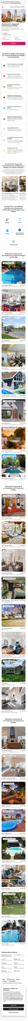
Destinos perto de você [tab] (7, 955)
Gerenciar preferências (13, 1012)
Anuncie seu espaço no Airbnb (17, 7)
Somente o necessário (13, 1009)
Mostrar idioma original (16, 3)
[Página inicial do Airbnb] (3, 7)
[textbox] (7, 39)
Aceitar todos (13, 1005)
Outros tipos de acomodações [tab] (20, 955)
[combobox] (13, 35)
